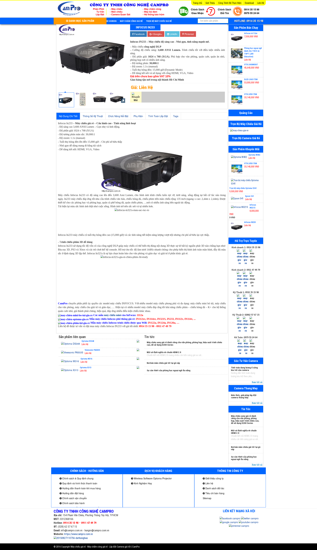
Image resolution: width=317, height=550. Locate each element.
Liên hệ (209, 483)
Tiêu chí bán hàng (214, 493)
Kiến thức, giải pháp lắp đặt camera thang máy (243, 396)
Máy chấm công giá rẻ (131, 21)
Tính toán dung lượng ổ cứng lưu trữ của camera (244, 368)
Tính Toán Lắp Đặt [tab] (158, 116)
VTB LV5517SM (250, 94)
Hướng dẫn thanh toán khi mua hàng (81, 488)
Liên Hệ (260, 3)
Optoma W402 (254, 155)
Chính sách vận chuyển (74, 498)
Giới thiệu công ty (214, 478)
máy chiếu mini (112, 315)
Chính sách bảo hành (73, 503)
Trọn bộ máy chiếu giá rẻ (159, 21)
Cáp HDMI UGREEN (108, 21)
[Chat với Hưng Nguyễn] (239, 256)
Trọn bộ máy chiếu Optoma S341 (243, 188)
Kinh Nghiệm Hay (142, 483)
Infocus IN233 (250, 222)
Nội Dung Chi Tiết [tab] (68, 116)
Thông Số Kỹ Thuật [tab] (93, 116)
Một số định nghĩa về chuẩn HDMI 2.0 (164, 352)
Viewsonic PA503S (92, 350)
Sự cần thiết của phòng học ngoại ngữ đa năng (168, 370)
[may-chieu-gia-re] (246, 130)
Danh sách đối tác (214, 488)
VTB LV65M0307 (251, 64)
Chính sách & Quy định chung (77, 478)
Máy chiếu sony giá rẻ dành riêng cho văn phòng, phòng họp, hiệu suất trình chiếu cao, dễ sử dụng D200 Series (184, 343)
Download (249, 3)
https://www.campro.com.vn (78, 534)
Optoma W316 (86, 359)
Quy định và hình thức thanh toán (79, 483)
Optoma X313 (85, 367)
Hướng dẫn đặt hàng (73, 493)
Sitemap (207, 498)
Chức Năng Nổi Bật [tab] (118, 116)
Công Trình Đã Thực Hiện (229, 3)
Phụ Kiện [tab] (138, 116)
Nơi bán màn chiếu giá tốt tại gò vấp (163, 363)
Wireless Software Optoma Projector (152, 478)
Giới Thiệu (210, 3)
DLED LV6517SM (251, 79)
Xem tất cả (257, 382)
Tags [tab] (175, 116)
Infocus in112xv (250, 33)
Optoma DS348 (88, 341)
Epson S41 (249, 196)
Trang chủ (197, 3)
